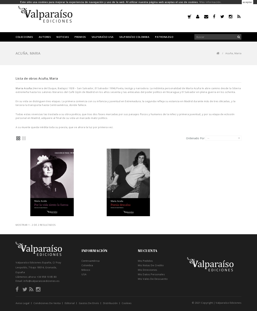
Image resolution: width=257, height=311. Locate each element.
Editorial (70, 303)
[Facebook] (216, 16)
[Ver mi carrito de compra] (189, 17)
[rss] (239, 16)
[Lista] (24, 138)
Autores (45, 37)
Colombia (87, 265)
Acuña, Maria (52, 178)
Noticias (62, 37)
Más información (210, 2)
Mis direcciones (147, 269)
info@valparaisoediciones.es (42, 281)
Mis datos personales (151, 274)
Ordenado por (195, 138)
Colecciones (24, 37)
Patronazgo (164, 37)
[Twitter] (224, 16)
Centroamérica (90, 260)
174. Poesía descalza (128, 182)
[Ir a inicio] (218, 53)
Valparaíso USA (103, 37)
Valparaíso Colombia (134, 37)
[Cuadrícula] (18, 138)
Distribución (110, 303)
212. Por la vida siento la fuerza (52, 182)
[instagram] (233, 16)
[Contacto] (208, 16)
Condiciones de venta (47, 303)
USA (84, 274)
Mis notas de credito (151, 265)
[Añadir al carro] (52, 209)
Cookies (127, 303)
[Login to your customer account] (200, 16)
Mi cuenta (147, 250)
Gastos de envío (89, 303)
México (85, 269)
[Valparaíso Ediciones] (46, 15)
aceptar (247, 2)
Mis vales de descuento (153, 279)
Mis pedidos (145, 260)
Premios (80, 37)
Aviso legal (23, 303)
